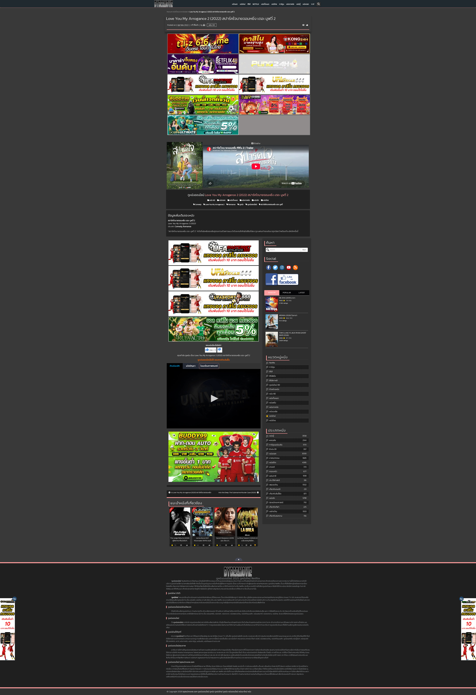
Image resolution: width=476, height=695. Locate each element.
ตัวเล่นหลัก (175, 366)
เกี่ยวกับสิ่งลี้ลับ (275, 494)
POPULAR (287, 293)
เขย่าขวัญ (273, 511)
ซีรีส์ (249, 4)
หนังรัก (256, 200)
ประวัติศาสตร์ (274, 480)
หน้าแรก (235, 4)
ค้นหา (304, 250)
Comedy (198, 204)
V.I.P (312, 4)
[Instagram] (282, 267)
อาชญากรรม (274, 458)
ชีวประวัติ (272, 449)
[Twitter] (275, 267)
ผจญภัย (272, 440)
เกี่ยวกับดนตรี (274, 489)
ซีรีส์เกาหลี (273, 381)
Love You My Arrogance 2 (214, 204)
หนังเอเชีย (273, 412)
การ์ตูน (281, 4)
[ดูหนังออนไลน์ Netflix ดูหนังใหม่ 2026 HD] (163, 4)
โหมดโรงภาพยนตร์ (209, 366)
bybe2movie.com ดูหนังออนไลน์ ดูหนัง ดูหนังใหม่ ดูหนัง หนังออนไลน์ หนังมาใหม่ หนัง (217, 692)
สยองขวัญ (273, 485)
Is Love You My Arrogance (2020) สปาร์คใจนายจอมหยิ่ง (191, 492)
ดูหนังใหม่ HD (274, 385)
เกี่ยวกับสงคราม (275, 516)
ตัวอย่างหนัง (274, 389)
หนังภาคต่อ (290, 4)
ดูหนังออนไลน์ (252, 204)
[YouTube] (288, 267)
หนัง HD (212, 25)
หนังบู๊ (298, 4)
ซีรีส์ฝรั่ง (272, 376)
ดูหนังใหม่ (175, 597)
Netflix (256, 4)
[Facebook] (268, 267)
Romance (231, 204)
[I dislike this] (219, 350)
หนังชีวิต (272, 463)
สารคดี (272, 467)
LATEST (302, 293)
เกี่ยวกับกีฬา (274, 507)
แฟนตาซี (272, 476)
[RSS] (295, 267)
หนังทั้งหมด (265, 4)
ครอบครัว (273, 471)
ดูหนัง (241, 204)
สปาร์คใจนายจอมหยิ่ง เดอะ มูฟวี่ (271, 204)
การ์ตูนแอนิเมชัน (275, 445)
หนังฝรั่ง (272, 403)
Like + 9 (212, 350)
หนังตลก (306, 4)
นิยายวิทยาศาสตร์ (276, 503)
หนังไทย (274, 4)
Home (169, 12)
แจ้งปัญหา (190, 366)
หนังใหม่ (242, 4)
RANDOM (271, 293)
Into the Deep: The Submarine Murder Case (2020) (237, 492)
